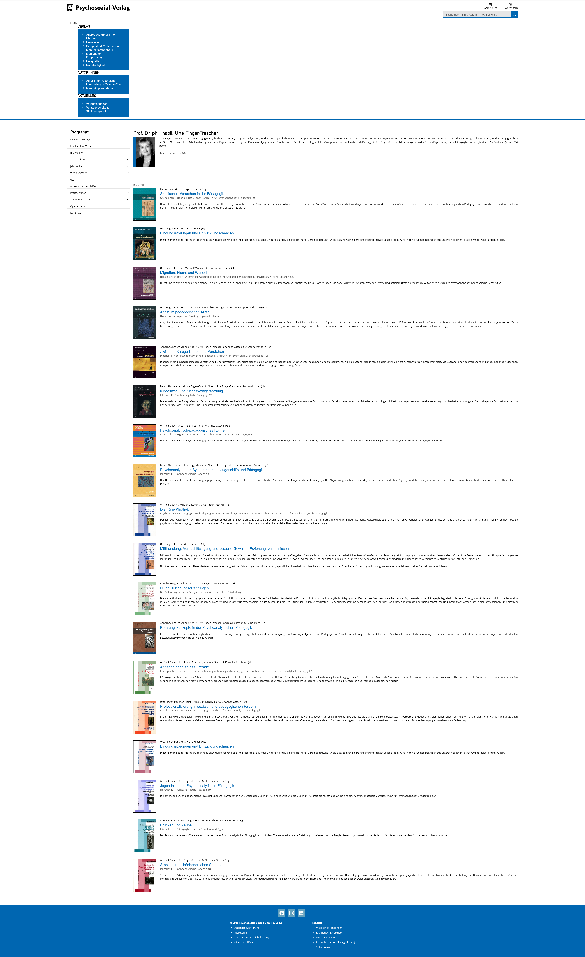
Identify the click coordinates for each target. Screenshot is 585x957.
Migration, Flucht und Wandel (183, 272)
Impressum (240, 932)
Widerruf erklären (244, 942)
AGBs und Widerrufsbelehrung (251, 937)
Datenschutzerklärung (246, 927)
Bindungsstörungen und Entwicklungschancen (197, 233)
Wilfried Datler (168, 425)
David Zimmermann (219, 268)
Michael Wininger (195, 268)
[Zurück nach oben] (579, 951)
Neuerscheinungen (81, 139)
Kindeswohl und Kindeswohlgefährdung (191, 390)
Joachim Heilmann (195, 307)
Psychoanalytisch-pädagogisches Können (193, 430)
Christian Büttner (188, 504)
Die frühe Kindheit (174, 509)
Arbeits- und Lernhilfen (83, 186)
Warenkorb (511, 8)
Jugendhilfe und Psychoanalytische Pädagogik (197, 785)
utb (72, 179)
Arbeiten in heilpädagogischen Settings (191, 864)
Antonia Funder (252, 386)
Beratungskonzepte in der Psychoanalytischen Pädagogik (206, 627)
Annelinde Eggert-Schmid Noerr (178, 347)
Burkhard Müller (209, 702)
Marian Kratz (167, 189)
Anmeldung (490, 8)
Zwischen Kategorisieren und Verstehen (192, 351)
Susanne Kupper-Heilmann (245, 307)
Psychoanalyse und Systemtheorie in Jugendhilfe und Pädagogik (212, 469)
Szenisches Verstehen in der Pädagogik (192, 193)
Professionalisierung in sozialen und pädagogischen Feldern (208, 706)
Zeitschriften (77, 159)
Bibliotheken (323, 947)
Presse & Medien (325, 937)
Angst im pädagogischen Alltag (185, 311)
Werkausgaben (78, 173)
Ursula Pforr (231, 583)
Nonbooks (76, 213)
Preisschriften (78, 193)
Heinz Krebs (193, 228)
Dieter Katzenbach (255, 347)
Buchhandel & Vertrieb (329, 932)
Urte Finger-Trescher (189, 189)
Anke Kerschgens (217, 307)
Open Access (77, 206)
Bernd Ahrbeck (168, 386)
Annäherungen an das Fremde (184, 666)
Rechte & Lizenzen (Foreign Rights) (335, 942)
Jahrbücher (76, 166)
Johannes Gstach (232, 347)
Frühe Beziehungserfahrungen (184, 587)
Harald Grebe (214, 820)
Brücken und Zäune (176, 825)
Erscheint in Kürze (80, 146)
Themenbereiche (80, 199)
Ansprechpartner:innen (329, 927)
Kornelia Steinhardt (236, 662)
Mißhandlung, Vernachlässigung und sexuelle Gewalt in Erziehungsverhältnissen (224, 548)
